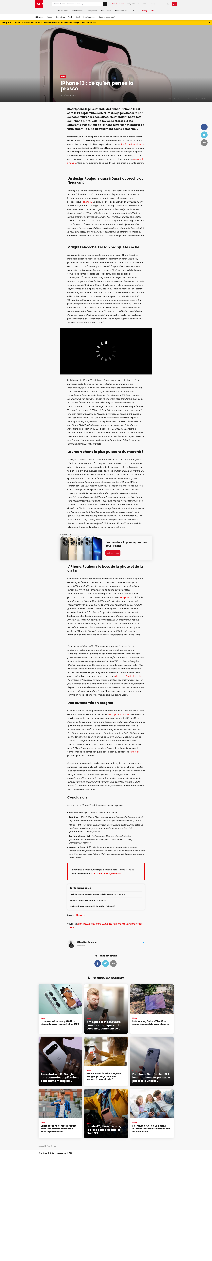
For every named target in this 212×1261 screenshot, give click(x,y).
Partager (204, 127)
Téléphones (92, 11)
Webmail (168, 4)
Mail (204, 142)
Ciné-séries (60, 17)
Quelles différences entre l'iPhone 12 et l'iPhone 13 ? (93, 906)
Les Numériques (117, 923)
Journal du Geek (134, 923)
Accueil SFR (39, 4)
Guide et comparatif (107, 17)
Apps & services (118, 4)
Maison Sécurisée (122, 11)
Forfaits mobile (77, 11)
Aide (144, 4)
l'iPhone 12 (87, 201)
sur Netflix (134, 751)
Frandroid (96, 923)
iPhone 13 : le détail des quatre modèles (88, 900)
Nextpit (70, 927)
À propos (61, 1153)
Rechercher (105, 4)
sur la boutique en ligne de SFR (106, 873)
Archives (43, 1153)
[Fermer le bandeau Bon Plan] (209, 22)
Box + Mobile (106, 11)
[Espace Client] (174, 4)
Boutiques (153, 4)
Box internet (63, 11)
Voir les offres (113, 553)
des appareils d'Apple (118, 714)
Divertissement (89, 17)
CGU (52, 1153)
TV (134, 11)
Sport (78, 17)
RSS (70, 1153)
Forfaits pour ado (146, 11)
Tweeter (204, 134)
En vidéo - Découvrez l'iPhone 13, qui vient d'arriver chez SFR (97, 894)
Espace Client (174, 3)
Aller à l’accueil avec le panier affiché (162, 4)
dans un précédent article (128, 676)
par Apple (124, 597)
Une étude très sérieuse (132, 144)
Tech (70, 17)
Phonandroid (83, 923)
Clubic (105, 923)
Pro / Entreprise (133, 4)
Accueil (49, 17)
